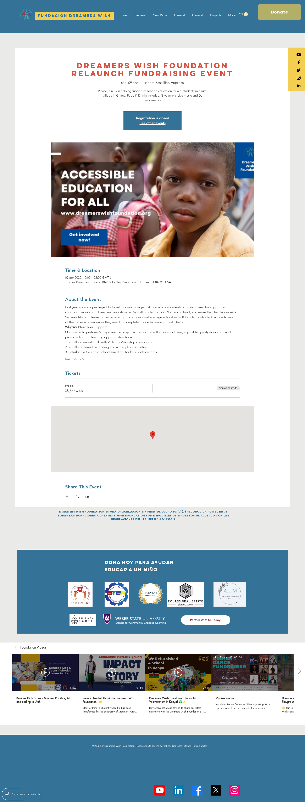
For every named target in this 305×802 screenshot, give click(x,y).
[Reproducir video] (45, 672)
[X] (215, 790)
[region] (228, 657)
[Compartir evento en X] (77, 496)
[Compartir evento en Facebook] (67, 496)
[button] (244, 14)
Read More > (74, 359)
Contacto (177, 745)
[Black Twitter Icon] (298, 70)
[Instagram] (234, 790)
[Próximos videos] (299, 671)
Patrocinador (200, 745)
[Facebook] (197, 790)
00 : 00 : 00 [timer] (235, 657)
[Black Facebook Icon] (298, 62)
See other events (153, 123)
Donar (187, 745)
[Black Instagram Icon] (298, 77)
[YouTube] (298, 54)
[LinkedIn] (298, 85)
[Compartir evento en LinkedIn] (87, 496)
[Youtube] (159, 790)
